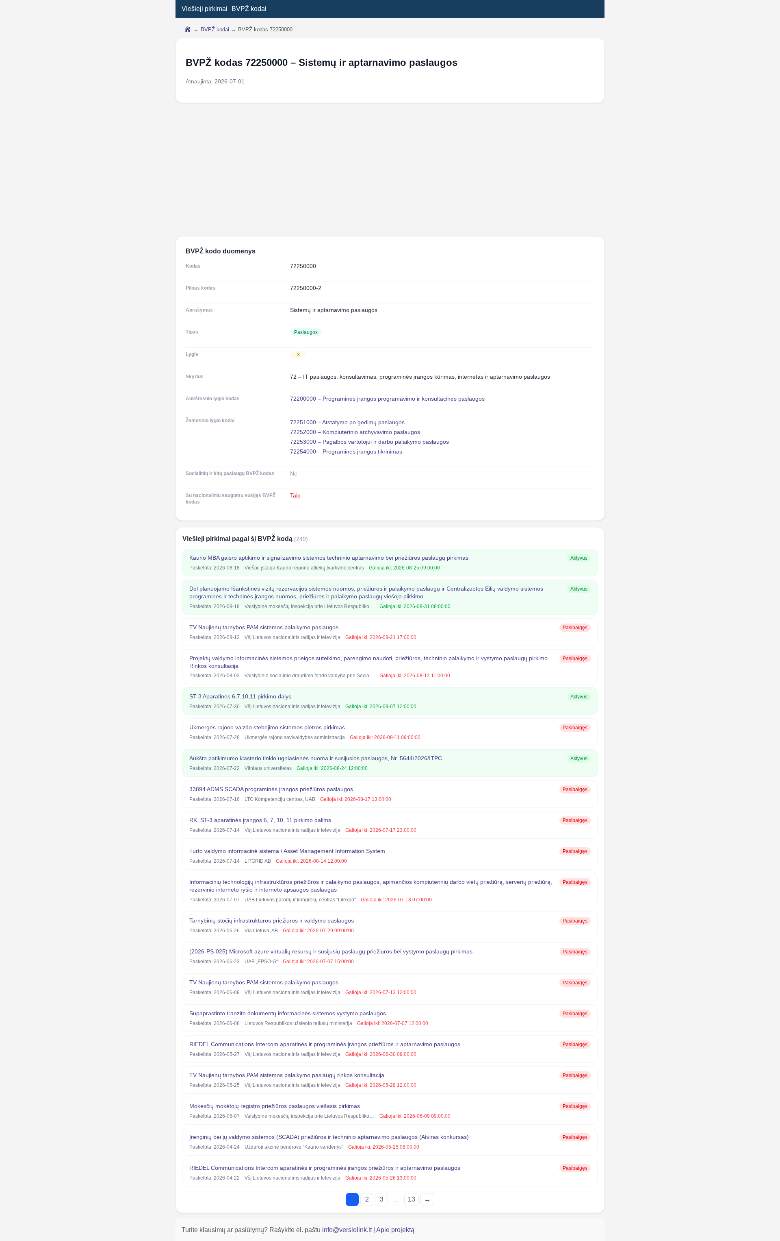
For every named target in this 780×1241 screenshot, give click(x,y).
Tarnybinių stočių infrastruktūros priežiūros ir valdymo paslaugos (271, 920)
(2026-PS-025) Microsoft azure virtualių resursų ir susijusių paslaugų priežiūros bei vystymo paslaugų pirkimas (330, 951)
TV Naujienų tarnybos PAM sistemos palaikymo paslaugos (263, 627)
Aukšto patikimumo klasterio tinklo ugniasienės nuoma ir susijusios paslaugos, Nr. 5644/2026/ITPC (315, 758)
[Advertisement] (390, 170)
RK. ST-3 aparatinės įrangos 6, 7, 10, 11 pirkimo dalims (260, 820)
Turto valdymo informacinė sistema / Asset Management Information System (287, 851)
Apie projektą (395, 1229)
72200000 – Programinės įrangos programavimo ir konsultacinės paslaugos (387, 398)
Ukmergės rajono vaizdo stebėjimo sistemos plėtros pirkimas (267, 727)
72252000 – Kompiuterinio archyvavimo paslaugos (355, 432)
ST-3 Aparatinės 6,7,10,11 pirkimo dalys (240, 696)
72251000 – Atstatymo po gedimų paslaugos (347, 422)
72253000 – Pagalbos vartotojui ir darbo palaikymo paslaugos (369, 441)
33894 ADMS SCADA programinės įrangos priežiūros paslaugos (271, 789)
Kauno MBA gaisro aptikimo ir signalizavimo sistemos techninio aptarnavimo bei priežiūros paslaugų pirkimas (328, 557)
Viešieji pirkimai (205, 8)
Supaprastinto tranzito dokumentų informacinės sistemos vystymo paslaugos (287, 1013)
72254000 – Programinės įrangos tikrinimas (346, 451)
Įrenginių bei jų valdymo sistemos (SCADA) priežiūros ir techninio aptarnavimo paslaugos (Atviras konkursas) (329, 1137)
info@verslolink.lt (347, 1229)
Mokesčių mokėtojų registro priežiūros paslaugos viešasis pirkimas (274, 1106)
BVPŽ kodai (249, 8)
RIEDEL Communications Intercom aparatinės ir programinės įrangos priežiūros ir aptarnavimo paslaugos (324, 1044)
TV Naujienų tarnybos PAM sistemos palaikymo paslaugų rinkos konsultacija (286, 1075)
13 (411, 1199)
